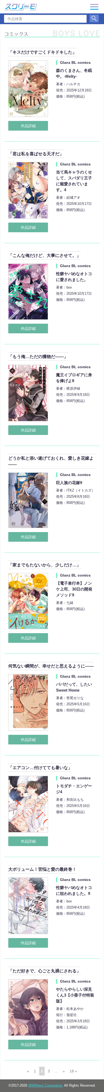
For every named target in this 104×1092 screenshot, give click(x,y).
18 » (73, 1071)
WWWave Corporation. (45, 1085)
